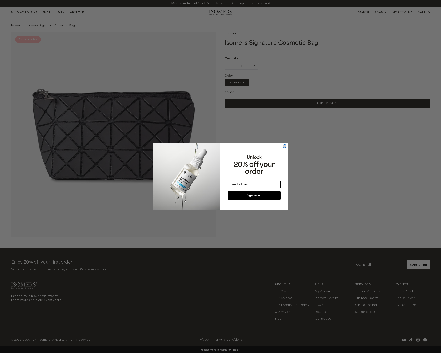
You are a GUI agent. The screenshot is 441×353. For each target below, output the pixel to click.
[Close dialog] (284, 146)
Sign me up (254, 195)
